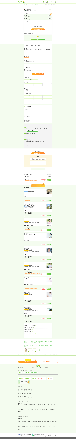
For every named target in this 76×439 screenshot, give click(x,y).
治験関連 (54, 404)
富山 (24, 389)
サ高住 (40, 409)
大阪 (20, 393)
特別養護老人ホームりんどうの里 (38, 4)
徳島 (20, 396)
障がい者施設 (43, 409)
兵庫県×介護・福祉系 (40, 341)
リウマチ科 (19, 422)
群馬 (31, 390)
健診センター (48, 409)
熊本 (27, 397)
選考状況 (33, 367)
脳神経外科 (23, 421)
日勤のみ (25, 346)
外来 (20, 404)
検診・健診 (41, 404)
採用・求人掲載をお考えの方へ (33, 372)
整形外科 (26, 421)
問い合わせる (28, 128)
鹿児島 (33, 397)
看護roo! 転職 (25, 4)
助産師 (27, 401)
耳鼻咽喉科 (39, 421)
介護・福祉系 (35, 345)
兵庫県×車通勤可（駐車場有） (27, 341)
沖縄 (35, 397)
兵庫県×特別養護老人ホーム (27, 342)
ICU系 (30, 404)
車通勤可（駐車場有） (26, 345)
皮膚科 (42, 421)
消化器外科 (19, 421)
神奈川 (22, 390)
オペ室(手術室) (24, 404)
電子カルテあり (54, 426)
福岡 (22, 397)
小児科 (32, 421)
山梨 (30, 389)
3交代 (21, 416)
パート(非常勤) (50, 345)
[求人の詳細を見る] (38, 196)
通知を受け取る (38, 39)
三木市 (32, 4)
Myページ (26, 367)
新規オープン (20, 426)
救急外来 (27, 404)
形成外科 (29, 421)
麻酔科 (56, 421)
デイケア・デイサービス (31, 409)
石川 (26, 389)
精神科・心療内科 (49, 421)
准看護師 (42, 345)
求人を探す (39, 367)
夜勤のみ (26, 416)
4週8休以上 (23, 426)
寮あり (41, 426)
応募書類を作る (47, 367)
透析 (32, 404)
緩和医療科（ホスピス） (35, 422)
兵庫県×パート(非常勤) (33, 342)
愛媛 (24, 396)
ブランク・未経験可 (31, 345)
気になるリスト (54, 367)
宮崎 (31, 397)
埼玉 (24, 390)
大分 (29, 397)
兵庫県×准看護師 (50, 341)
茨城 (28, 390)
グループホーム (37, 409)
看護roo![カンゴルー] (20, 4)
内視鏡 (51, 404)
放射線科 (53, 421)
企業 (54, 409)
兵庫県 (29, 4)
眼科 (36, 421)
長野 (31, 389)
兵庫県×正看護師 (45, 341)
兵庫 (24, 393)
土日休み (27, 426)
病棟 (18, 404)
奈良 (27, 393)
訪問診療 (49, 404)
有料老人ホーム (25, 409)
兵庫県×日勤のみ (38, 342)
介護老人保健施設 (20, 409)
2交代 (19, 416)
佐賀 (24, 397)
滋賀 (25, 393)
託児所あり (43, 426)
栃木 (30, 390)
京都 (22, 393)
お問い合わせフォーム (23, 372)
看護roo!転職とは (20, 367)
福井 (28, 389)
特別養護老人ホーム (45, 345)
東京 (20, 390)
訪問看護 (34, 404)
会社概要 (19, 429)
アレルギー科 (30, 422)
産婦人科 (34, 421)
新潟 (22, 389)
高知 (25, 396)
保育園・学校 (45, 404)
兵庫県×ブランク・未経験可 (34, 341)
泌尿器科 (45, 421)
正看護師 (39, 345)
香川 (22, 396)
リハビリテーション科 (24, 422)
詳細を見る (48, 180)
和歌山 (30, 393)
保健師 (25, 401)
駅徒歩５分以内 (31, 426)
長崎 (25, 397)
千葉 (26, 390)
